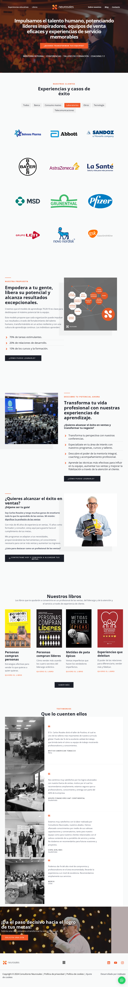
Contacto (116, 7)
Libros (34, 7)
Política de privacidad (54, 974)
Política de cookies (75, 974)
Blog (106, 7)
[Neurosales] (63, 6)
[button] (64, 963)
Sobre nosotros (94, 7)
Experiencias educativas (18, 7)
